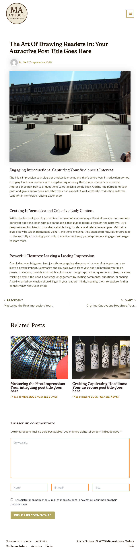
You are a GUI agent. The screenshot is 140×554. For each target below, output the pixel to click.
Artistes (36, 546)
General (43, 396)
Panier (50, 546)
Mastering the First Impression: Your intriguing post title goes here (38, 387)
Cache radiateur (17, 546)
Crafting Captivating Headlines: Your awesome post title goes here (99, 387)
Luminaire (41, 541)
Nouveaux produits (18, 541)
